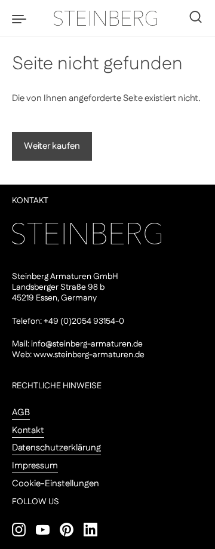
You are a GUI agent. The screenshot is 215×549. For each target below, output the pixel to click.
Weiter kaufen (52, 146)
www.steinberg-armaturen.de (89, 355)
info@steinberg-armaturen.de (87, 344)
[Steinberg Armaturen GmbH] (107, 18)
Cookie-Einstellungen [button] (55, 483)
